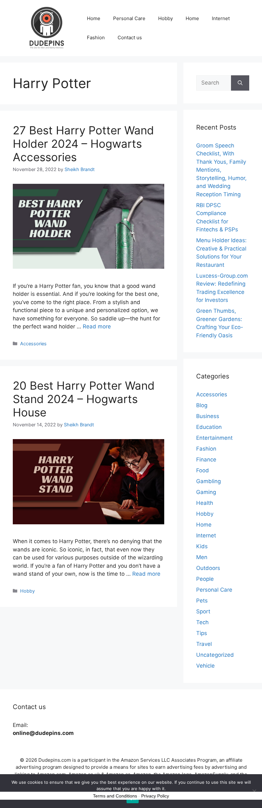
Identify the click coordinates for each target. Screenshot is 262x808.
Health (204, 503)
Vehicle (205, 665)
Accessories (33, 343)
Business (207, 416)
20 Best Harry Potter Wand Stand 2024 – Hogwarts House (84, 399)
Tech (202, 622)
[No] (254, 791)
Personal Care (129, 18)
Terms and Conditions (115, 795)
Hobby (165, 18)
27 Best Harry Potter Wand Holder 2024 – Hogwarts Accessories (83, 143)
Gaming (206, 492)
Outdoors (208, 568)
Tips (201, 633)
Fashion (96, 37)
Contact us (130, 37)
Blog (201, 405)
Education (209, 427)
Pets (202, 600)
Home (93, 18)
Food (202, 470)
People (205, 579)
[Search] (240, 83)
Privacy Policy (155, 795)
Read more (97, 326)
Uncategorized (215, 655)
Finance (206, 459)
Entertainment (214, 438)
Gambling (208, 481)
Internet (221, 18)
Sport (203, 611)
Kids (202, 546)
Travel (204, 644)
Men (201, 557)
